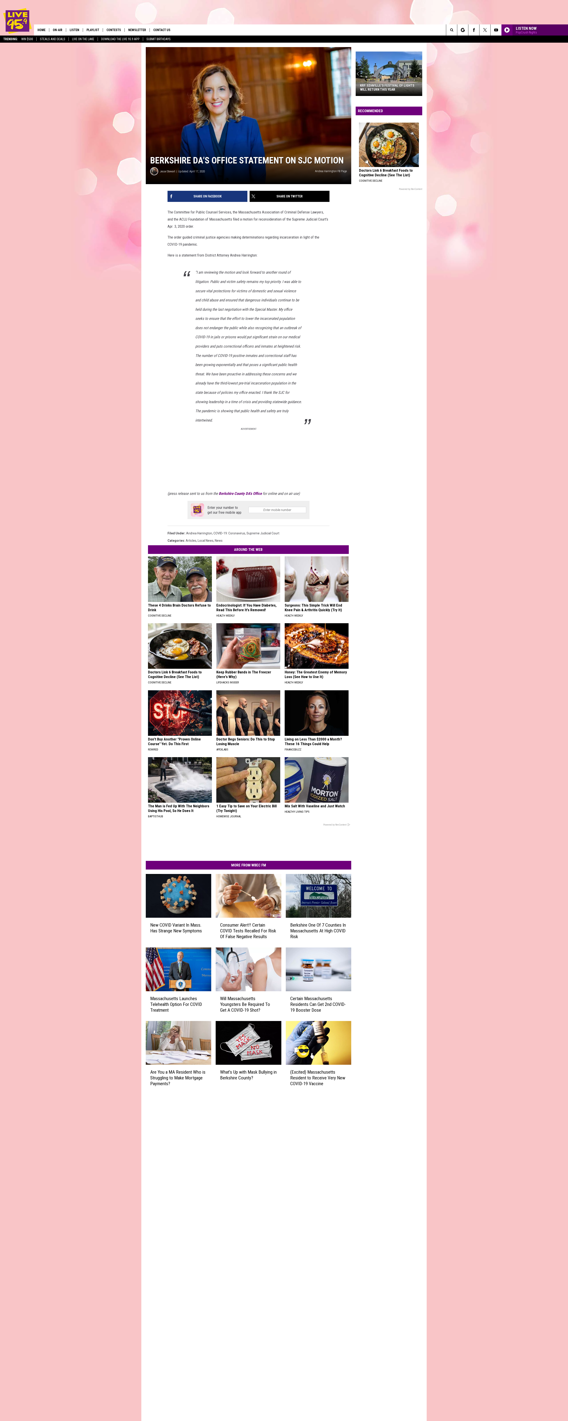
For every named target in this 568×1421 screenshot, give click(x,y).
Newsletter (137, 30)
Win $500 (27, 39)
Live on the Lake (83, 39)
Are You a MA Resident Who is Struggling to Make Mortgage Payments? (177, 1077)
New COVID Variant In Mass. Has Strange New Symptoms (176, 927)
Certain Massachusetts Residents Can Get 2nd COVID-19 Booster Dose (318, 1004)
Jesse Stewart (167, 171)
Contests (113, 30)
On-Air (57, 30)
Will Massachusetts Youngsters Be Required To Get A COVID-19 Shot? (245, 1004)
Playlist (93, 30)
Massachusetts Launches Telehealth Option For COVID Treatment (176, 1004)
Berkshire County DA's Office (240, 493)
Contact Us (161, 30)
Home (41, 30)
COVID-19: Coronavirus (229, 533)
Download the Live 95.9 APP (120, 39)
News (219, 540)
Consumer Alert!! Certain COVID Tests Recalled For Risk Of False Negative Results (248, 930)
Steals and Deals (52, 39)
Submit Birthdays (158, 39)
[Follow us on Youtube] (496, 30)
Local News (205, 540)
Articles (191, 540)
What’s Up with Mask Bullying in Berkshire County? (248, 1075)
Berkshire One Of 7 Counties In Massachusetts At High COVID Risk (318, 930)
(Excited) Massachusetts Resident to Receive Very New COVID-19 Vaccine (317, 1077)
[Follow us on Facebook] (473, 30)
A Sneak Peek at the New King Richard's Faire (382, 88)
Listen (74, 30)
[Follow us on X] (484, 30)
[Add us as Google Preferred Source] (462, 30)
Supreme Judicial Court (263, 533)
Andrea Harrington (199, 533)
